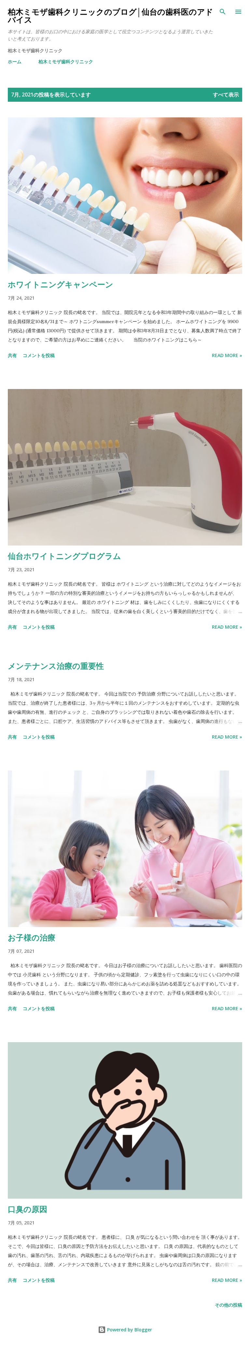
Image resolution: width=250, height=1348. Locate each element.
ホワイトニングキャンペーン (60, 284)
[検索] (223, 12)
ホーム (14, 61)
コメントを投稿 (39, 355)
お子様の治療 (31, 937)
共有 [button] (12, 355)
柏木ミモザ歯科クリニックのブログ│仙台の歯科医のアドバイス (110, 15)
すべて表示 (226, 94)
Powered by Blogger (129, 1329)
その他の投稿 (228, 1305)
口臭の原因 (27, 1209)
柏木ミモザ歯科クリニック (65, 61)
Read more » (227, 355)
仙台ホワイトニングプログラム (64, 555)
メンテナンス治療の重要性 (56, 665)
